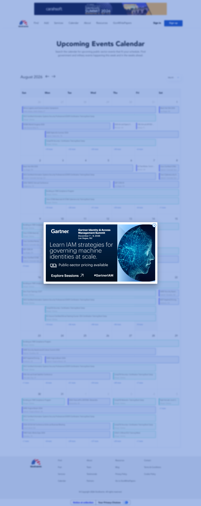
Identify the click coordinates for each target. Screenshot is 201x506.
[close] (154, 225)
